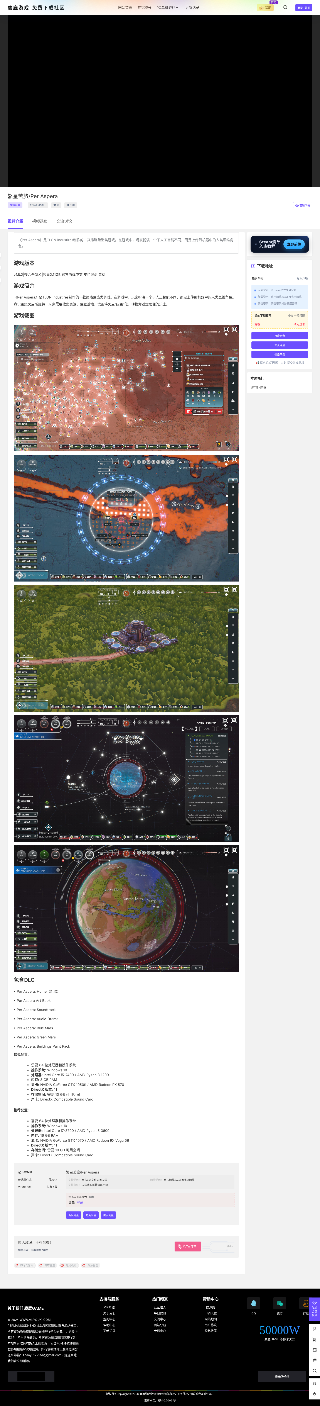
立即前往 (294, 244)
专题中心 (160, 1331)
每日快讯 (160, 1313)
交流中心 (160, 1319)
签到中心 (109, 1319)
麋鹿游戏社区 (148, 1394)
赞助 (268, 7)
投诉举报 (257, 278)
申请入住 (211, 1313)
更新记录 (109, 1331)
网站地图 (211, 1319)
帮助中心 (109, 1325)
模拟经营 (15, 205)
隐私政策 (211, 1331)
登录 (80, 1202)
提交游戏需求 (295, 362)
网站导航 (160, 1325)
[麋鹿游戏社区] (31, 1376)
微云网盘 (108, 1215)
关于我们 (109, 1313)
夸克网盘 (91, 1215)
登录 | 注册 (304, 8)
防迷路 (210, 1307)
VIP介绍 (109, 1307)
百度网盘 (73, 1215)
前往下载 (305, 205)
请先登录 (299, 324)
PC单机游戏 (166, 7)
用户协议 (211, 1325)
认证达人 (160, 1307)
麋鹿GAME (282, 1376)
